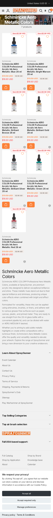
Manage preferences (26, 507)
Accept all (26, 493)
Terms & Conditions (26, 515)
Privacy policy (8, 515)
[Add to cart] (6, 87)
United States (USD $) (37, 3)
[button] (3, 10)
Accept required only (26, 500)
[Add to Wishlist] (22, 36)
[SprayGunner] (16, 434)
